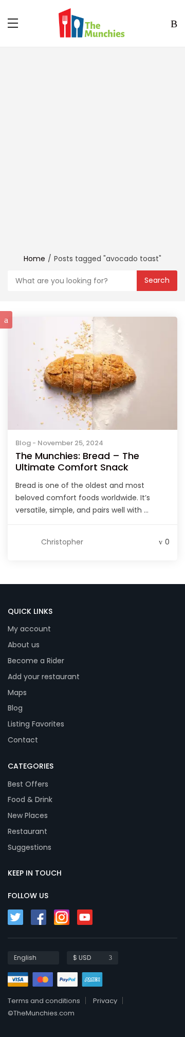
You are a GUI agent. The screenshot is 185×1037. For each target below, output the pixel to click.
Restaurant (27, 831)
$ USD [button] (82, 957)
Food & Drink (30, 799)
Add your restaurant (44, 676)
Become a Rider (36, 661)
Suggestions (29, 847)
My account (29, 629)
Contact (23, 740)
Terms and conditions (44, 1000)
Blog (23, 443)
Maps (17, 692)
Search (157, 280)
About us (24, 645)
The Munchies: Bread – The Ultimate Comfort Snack (77, 461)
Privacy (105, 1000)
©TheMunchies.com (41, 1013)
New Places (28, 815)
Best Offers (28, 784)
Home (34, 258)
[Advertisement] (92, 155)
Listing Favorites (36, 724)
